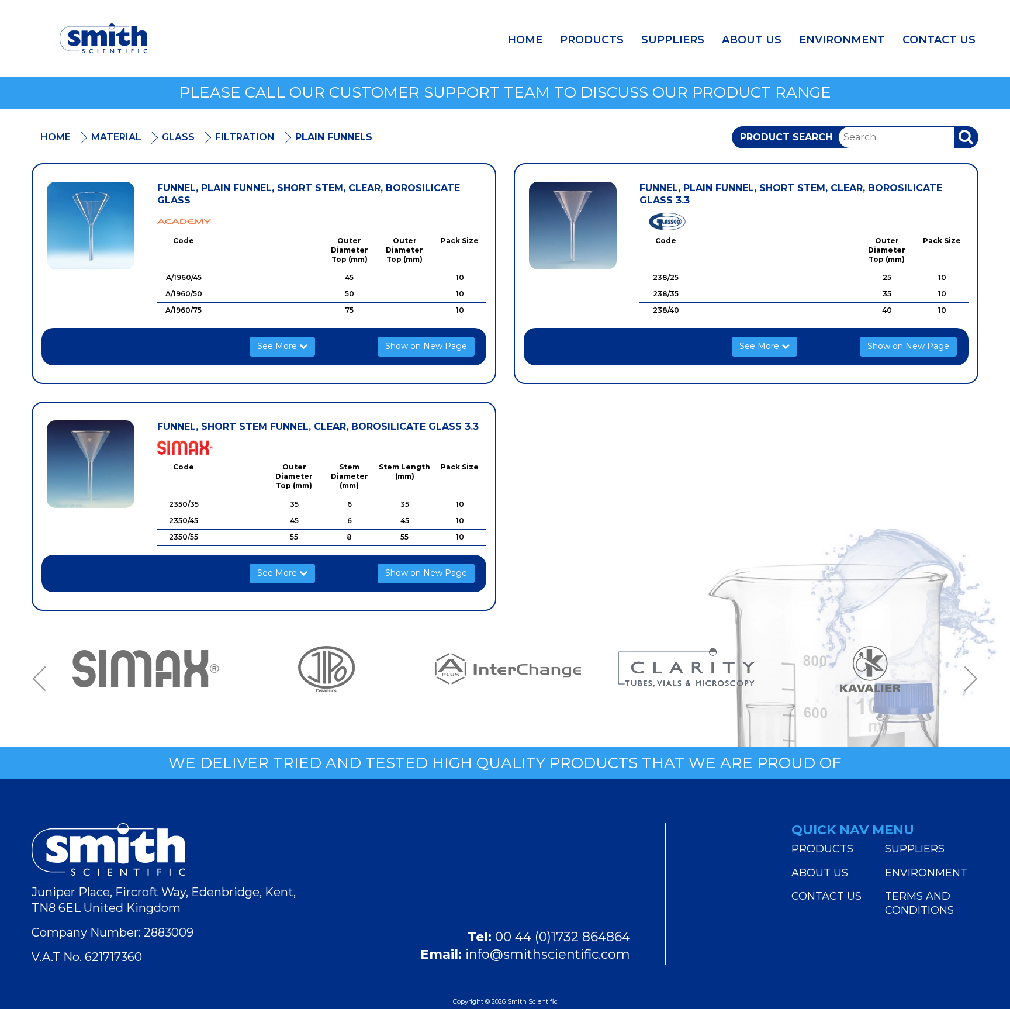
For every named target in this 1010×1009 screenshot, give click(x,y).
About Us (751, 39)
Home (524, 39)
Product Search (786, 137)
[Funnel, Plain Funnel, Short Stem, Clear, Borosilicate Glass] (90, 225)
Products (592, 39)
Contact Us (939, 39)
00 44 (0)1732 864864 (562, 937)
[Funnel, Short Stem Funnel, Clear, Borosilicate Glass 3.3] (90, 464)
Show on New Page (426, 346)
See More (278, 346)
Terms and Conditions (919, 903)
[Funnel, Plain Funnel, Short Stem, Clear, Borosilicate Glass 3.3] (573, 225)
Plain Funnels (333, 137)
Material (116, 137)
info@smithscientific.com (547, 954)
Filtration (245, 137)
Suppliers (672, 39)
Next (966, 679)
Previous (43, 679)
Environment (842, 39)
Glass (178, 137)
